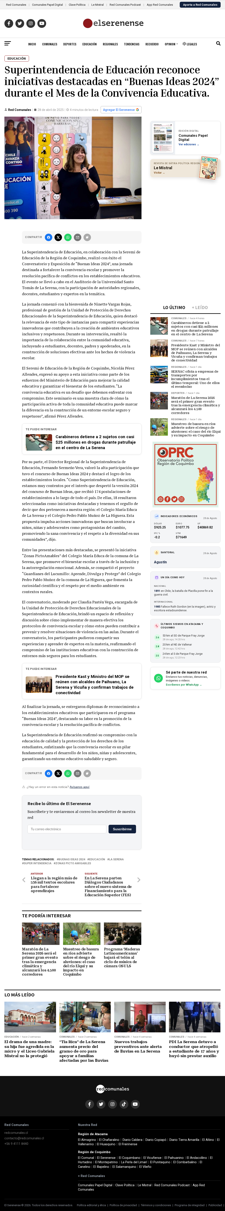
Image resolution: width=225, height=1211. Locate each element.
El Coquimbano (129, 1158)
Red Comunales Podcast (125, 4)
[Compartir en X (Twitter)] (58, 237)
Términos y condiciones (156, 1205)
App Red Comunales (160, 4)
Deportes (69, 44)
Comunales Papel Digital (47, 4)
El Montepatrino (106, 1162)
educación (97, 859)
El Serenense (106, 1158)
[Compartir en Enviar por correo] (77, 237)
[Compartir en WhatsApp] (68, 237)
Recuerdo (152, 44)
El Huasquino (106, 1144)
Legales (191, 44)
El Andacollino (197, 1158)
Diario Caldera (132, 1140)
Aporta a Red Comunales (200, 4)
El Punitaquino (160, 1162)
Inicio (32, 44)
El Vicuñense (152, 1158)
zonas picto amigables (73, 863)
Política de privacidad (123, 1205)
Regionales (110, 44)
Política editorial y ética (91, 1205)
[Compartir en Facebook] (48, 237)
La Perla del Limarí (134, 1162)
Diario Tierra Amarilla (184, 1140)
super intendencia (37, 863)
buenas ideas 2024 (71, 859)
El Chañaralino (109, 1140)
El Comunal (86, 1158)
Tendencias (131, 44)
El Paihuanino (174, 1158)
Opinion (170, 44)
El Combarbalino (185, 1162)
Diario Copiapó (155, 1140)
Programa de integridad (190, 1205)
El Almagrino (87, 1140)
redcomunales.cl (16, 1133)
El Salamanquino (124, 1167)
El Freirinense (128, 1144)
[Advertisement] (185, 208)
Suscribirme (122, 829)
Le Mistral (97, 4)
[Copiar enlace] (87, 237)
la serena (116, 859)
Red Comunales (16, 4)
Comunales (49, 44)
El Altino (208, 1140)
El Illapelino (101, 1167)
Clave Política (77, 4)
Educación (89, 44)
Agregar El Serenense (119, 110)
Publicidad (215, 1205)
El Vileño (145, 1167)
